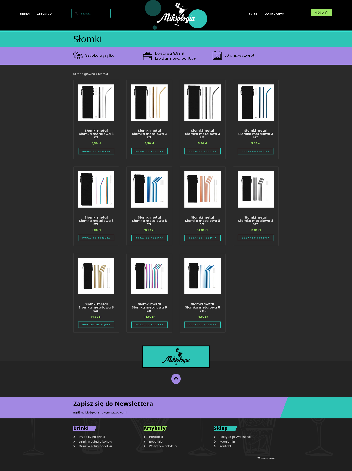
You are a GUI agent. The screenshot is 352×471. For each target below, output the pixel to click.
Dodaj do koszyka (96, 151)
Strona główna (84, 74)
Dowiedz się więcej (96, 325)
